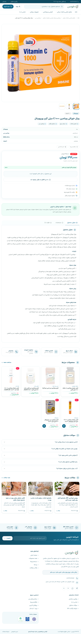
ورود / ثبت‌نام (33, 609)
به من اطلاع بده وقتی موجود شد (39, 180)
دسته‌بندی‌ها (33, 562)
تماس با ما (22, 12)
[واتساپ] (72, 588)
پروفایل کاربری (33, 605)
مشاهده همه (7, 362)
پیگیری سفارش (14, 1)
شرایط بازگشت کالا (72, 609)
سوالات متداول (73, 605)
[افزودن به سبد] (64, 426)
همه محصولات (33, 558)
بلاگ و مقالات (33, 568)
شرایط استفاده (5, 631)
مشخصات (58, 223)
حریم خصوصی (14, 631)
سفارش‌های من (32, 599)
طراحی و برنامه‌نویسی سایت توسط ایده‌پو (37, 632)
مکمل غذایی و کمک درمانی (64, 12)
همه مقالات (6, 478)
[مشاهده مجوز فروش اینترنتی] (27, 619)
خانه (76, 12)
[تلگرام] (77, 588)
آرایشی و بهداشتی (48, 12)
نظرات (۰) (47, 223)
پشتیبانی (4, 1)
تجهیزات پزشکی (34, 12)
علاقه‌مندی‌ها (33, 602)
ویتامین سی (38, 18)
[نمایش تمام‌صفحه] (4, 27)
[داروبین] (73, 7)
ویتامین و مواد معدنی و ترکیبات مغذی (51, 18)
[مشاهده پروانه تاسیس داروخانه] (20, 619)
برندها (35, 565)
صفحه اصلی (33, 555)
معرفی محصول (71, 223)
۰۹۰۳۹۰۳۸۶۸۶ (73, 1)
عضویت (8, 538)
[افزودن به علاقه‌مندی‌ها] (63, 368)
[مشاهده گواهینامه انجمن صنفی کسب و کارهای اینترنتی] (34, 619)
